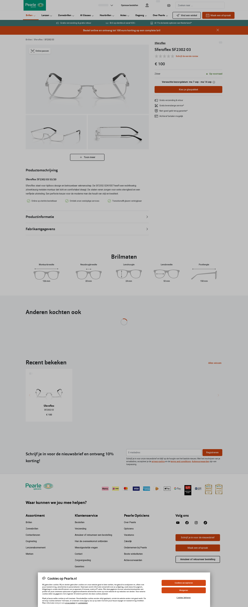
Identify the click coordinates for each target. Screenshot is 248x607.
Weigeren (183, 590)
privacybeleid (70, 603)
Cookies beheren (184, 597)
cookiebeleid (83, 603)
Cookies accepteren (184, 583)
